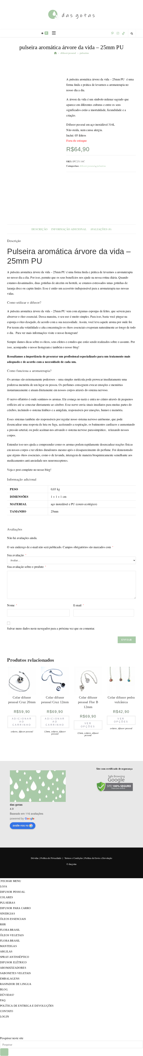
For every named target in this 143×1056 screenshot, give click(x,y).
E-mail (78, 605)
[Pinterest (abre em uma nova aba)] (112, 33)
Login (4, 1016)
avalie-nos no (20, 825)
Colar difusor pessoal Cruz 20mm (22, 700)
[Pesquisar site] (132, 34)
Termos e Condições (73, 858)
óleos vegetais (12, 935)
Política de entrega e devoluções (26, 1005)
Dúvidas (35, 858)
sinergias (7, 913)
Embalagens (9, 978)
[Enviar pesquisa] (4, 1052)
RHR (3, 924)
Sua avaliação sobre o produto (26, 567)
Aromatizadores (13, 967)
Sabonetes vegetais (15, 973)
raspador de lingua (15, 984)
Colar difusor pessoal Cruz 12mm (55, 700)
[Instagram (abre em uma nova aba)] (118, 33)
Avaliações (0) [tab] (101, 229)
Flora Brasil (10, 929)
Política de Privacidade (50, 858)
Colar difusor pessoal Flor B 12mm (88, 702)
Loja (3, 886)
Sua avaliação (16, 555)
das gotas (16, 804)
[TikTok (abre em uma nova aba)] (123, 33)
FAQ (3, 1000)
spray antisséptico (14, 956)
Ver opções (88, 725)
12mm (47, 731)
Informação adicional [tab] (69, 229)
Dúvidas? (7, 994)
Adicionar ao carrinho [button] (22, 721)
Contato (6, 1011)
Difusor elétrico (13, 962)
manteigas (8, 946)
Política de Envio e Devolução (98, 858)
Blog (4, 989)
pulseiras (84, 53)
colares (14, 731)
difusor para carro (15, 908)
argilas (6, 951)
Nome (12, 605)
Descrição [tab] (39, 229)
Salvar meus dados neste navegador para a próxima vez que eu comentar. (51, 628)
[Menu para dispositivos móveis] (52, 33)
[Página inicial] (55, 53)
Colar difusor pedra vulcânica (121, 700)
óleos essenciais (13, 918)
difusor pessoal (87, 166)
